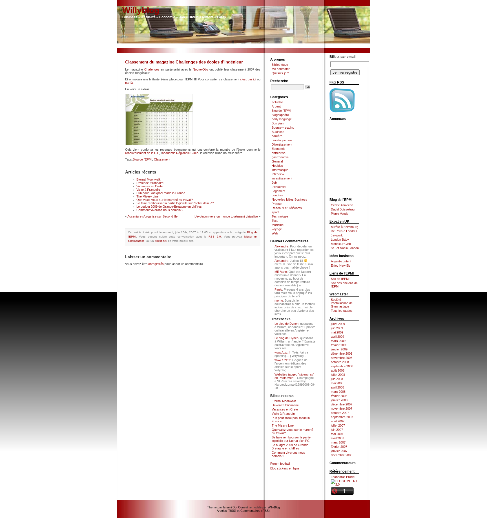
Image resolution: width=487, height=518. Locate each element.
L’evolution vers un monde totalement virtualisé (226, 216)
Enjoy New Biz (341, 265)
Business (278, 131)
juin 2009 (337, 328)
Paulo (278, 289)
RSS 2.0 (215, 236)
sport (275, 212)
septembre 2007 (342, 417)
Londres (277, 195)
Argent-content (341, 261)
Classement (162, 159)
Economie (278, 148)
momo (279, 300)
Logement (278, 191)
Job (274, 182)
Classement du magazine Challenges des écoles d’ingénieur (184, 62)
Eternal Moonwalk (148, 179)
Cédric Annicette (342, 205)
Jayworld (337, 235)
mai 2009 (337, 332)
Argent (276, 106)
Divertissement (282, 144)
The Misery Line (147, 196)
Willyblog (140, 10)
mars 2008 (338, 391)
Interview (278, 174)
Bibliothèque (280, 64)
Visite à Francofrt (148, 189)
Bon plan (278, 123)
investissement (282, 178)
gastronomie (280, 157)
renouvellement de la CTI (142, 153)
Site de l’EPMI (340, 278)
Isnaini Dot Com (234, 507)
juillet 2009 (338, 324)
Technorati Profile (343, 477)
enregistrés (156, 263)
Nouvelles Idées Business (289, 199)
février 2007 (339, 446)
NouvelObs (200, 69)
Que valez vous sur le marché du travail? (164, 199)
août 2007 (337, 421)
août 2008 (337, 370)
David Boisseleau (343, 209)
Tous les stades (342, 310)
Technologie (280, 216)
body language (282, 119)
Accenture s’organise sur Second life (152, 216)
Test (275, 220)
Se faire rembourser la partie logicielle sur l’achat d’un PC (175, 203)
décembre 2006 (341, 455)
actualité (277, 102)
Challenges (152, 69)
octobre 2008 (340, 362)
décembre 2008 (341, 353)
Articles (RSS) (226, 510)
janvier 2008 (339, 400)
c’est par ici (248, 79)
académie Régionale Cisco (180, 153)
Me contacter (281, 69)
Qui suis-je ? (280, 73)
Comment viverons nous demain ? (159, 210)
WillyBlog (274, 507)
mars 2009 (338, 341)
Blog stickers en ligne (284, 468)
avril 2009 (337, 336)
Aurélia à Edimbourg (344, 227)
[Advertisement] (243, 45)
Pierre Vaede (339, 213)
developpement (282, 140)
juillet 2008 (338, 374)
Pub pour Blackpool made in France (160, 193)
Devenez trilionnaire (149, 183)
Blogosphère (280, 115)
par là (129, 82)
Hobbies (277, 165)
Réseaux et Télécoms (287, 208)
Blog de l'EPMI (142, 159)
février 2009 (339, 345)
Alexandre (281, 246)
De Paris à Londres (344, 231)
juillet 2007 (338, 425)
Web (275, 233)
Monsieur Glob (341, 243)
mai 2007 (337, 434)
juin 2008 (337, 379)
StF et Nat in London (345, 248)
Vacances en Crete (149, 186)
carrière (277, 136)
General (277, 161)
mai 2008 (337, 383)
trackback (161, 240)
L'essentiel (279, 186)
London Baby (340, 239)
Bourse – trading (283, 127)
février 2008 (339, 396)
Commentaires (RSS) (255, 510)
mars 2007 (338, 442)
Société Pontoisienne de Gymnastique (342, 303)
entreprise (278, 153)
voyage (277, 229)
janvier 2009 (339, 349)
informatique (280, 170)
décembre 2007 (341, 404)
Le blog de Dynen (286, 323)
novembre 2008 (341, 357)
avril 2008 (337, 387)
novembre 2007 (341, 408)
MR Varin (281, 271)
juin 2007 (337, 429)
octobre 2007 (340, 412)
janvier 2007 (339, 451)
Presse (277, 203)
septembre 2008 (342, 366)
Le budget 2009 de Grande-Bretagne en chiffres (169, 206)
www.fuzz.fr (283, 352)
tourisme (278, 225)
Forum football (280, 463)
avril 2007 (337, 438)
